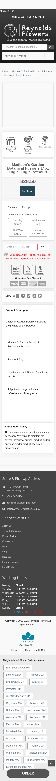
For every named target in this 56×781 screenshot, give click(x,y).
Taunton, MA (37, 745)
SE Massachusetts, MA (19, 767)
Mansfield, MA (14, 731)
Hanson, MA (36, 731)
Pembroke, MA (36, 738)
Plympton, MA (13, 689)
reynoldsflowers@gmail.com (21, 502)
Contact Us (7, 541)
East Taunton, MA (36, 710)
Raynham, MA (14, 703)
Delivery (12, 207)
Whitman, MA (13, 752)
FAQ (4, 546)
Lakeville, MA (13, 674)
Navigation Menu (15, 55)
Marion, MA (12, 760)
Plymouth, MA (36, 674)
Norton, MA (33, 724)
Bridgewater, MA (15, 682)
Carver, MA (38, 682)
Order (28, 773)
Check (43, 246)
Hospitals (6, 557)
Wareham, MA (14, 717)
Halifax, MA (12, 710)
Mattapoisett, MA (38, 752)
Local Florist (8, 567)
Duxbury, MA (13, 738)
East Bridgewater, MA (18, 667)
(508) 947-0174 (35, 17)
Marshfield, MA (14, 745)
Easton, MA (12, 724)
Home (5, 71)
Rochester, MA (37, 717)
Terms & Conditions (11, 531)
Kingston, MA (37, 703)
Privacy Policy (9, 536)
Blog (4, 551)
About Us (6, 526)
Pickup (26, 207)
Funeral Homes (10, 562)
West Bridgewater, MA (18, 696)
